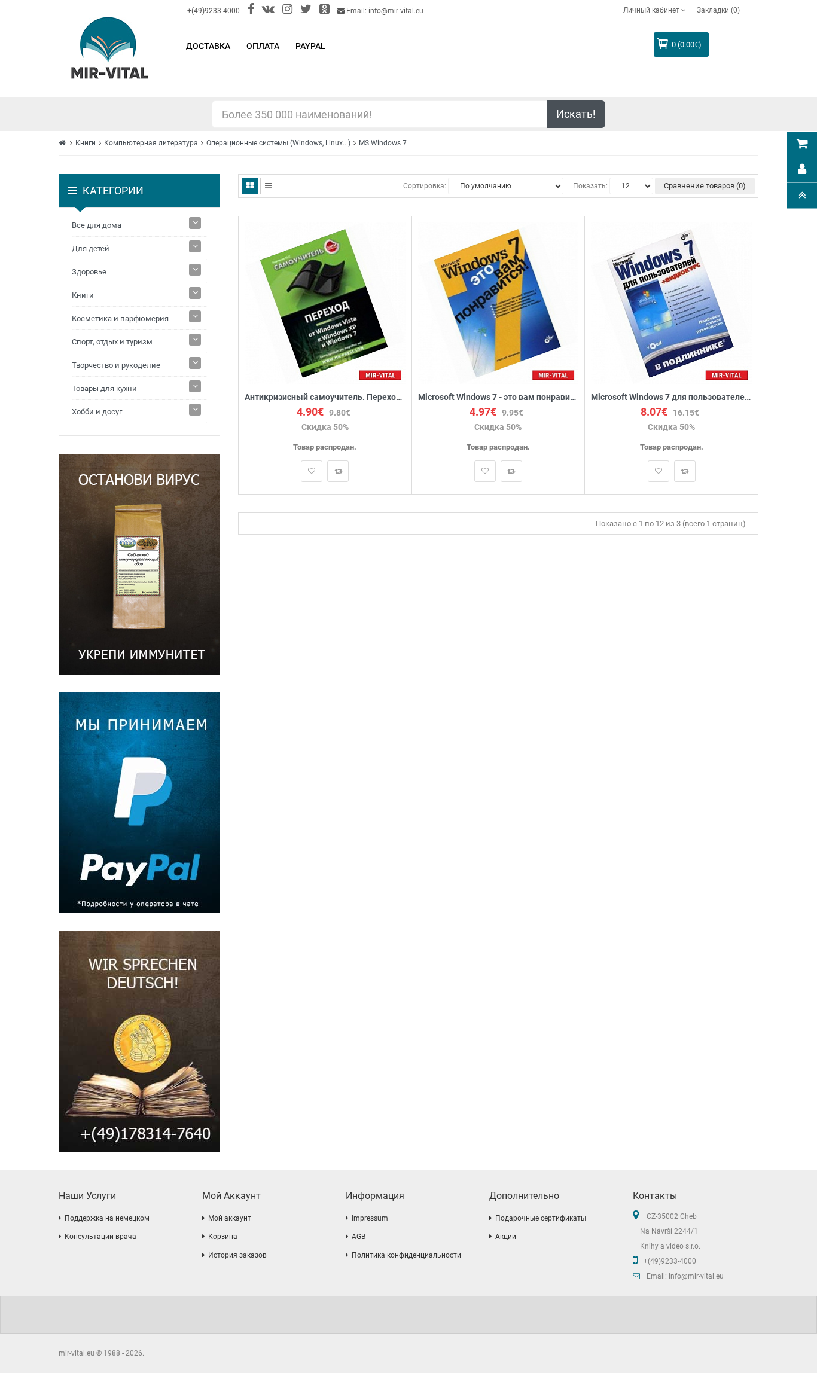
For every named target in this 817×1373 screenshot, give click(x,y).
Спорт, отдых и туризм (112, 341)
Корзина (222, 1236)
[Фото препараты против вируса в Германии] (139, 564)
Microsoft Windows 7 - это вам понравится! (498, 397)
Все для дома (96, 225)
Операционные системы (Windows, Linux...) (278, 143)
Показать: (590, 186)
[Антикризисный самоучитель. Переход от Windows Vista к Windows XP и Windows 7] (325, 302)
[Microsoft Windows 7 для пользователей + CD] (671, 302)
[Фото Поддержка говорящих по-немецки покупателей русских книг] (139, 1041)
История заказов (237, 1255)
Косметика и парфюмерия (120, 318)
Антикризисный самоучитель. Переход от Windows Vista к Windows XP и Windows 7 (325, 397)
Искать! (576, 114)
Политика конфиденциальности (406, 1255)
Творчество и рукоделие (116, 365)
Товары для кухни (104, 388)
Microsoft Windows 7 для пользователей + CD (671, 397)
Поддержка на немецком (107, 1218)
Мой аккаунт (229, 1218)
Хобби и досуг (97, 411)
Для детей (90, 248)
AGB (358, 1236)
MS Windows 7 (383, 143)
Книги (85, 143)
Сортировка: (424, 186)
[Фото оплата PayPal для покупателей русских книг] (139, 802)
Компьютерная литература (151, 143)
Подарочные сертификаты (540, 1218)
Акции (505, 1236)
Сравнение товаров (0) (705, 185)
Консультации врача (100, 1236)
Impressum (370, 1218)
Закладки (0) (718, 10)
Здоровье (89, 271)
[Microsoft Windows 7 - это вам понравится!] (498, 302)
